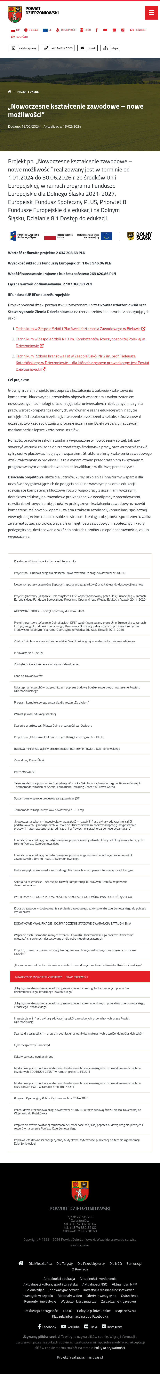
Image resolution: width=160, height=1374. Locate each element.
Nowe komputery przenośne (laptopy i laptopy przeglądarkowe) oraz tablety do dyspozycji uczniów (78, 584)
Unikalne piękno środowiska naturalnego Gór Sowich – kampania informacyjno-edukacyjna (73, 870)
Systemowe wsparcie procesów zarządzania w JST (46, 798)
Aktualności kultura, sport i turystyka (50, 1284)
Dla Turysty (64, 1263)
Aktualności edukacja (59, 1278)
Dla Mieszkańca (40, 1263)
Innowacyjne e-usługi (28, 653)
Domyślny (22, 37)
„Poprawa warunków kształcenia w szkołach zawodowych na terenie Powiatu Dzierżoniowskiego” (78, 965)
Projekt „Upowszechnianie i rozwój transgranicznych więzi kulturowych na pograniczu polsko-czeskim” (75, 951)
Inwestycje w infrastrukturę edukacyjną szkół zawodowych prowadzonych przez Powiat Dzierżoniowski (72, 1020)
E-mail (91, 48)
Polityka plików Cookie (94, 1311)
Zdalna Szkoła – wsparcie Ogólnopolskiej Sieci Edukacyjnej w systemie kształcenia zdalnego (74, 641)
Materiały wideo (70, 1295)
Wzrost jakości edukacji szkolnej (35, 714)
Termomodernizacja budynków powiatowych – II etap (49, 810)
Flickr (93, 1326)
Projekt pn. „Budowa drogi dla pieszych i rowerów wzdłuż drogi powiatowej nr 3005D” (70, 573)
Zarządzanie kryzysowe (118, 1301)
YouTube (73, 1326)
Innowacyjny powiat (64, 1290)
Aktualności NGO (94, 1284)
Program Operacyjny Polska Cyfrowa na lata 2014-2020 (51, 1098)
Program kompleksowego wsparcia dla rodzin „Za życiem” (51, 702)
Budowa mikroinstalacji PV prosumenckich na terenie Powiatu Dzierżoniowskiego (67, 749)
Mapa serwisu (125, 1311)
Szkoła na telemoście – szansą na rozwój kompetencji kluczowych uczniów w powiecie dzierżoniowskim (70, 883)
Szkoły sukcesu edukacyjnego (33, 1056)
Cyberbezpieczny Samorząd (32, 1045)
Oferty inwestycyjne (101, 1295)
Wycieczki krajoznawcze (78, 1301)
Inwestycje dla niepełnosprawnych (108, 1290)
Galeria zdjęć (35, 1290)
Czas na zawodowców (28, 676)
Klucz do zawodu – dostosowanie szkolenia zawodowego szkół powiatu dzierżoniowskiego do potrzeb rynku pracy (80, 910)
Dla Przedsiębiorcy (91, 1263)
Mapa (114, 48)
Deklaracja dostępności (41, 1311)
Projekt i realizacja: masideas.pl (80, 1357)
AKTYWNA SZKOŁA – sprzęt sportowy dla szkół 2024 (49, 611)
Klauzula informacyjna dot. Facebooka (80, 1316)
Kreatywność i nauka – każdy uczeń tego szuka (45, 561)
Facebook (49, 1326)
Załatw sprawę (27, 48)
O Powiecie (80, 1269)
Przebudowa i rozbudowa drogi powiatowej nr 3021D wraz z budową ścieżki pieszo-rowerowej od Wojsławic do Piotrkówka (77, 1111)
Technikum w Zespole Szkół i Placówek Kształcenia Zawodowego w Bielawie (78, 328)
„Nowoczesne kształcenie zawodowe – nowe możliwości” (51, 977)
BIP (18, 30)
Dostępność (68, 30)
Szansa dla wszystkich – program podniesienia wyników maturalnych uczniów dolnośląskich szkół (78, 1033)
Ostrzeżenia (129, 1295)
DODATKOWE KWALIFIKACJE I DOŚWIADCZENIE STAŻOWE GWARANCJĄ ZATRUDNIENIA (72, 923)
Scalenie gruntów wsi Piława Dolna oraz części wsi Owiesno (53, 725)
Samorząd (134, 1263)
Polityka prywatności (109, 1347)
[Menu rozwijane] (151, 13)
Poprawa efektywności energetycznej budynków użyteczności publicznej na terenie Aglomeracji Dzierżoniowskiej (77, 1141)
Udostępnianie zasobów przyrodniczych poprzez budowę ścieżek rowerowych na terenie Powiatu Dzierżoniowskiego (77, 689)
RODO (87, 30)
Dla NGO (115, 1263)
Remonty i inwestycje (40, 1301)
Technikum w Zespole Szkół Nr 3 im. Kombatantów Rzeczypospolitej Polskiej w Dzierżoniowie (80, 342)
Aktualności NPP (124, 1284)
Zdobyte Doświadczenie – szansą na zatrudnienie (46, 664)
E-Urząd (33, 30)
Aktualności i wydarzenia (98, 1278)
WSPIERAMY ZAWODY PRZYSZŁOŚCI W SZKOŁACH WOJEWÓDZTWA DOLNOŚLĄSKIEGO (73, 897)
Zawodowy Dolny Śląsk (29, 760)
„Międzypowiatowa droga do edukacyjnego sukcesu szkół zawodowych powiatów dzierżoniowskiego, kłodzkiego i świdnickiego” (79, 1005)
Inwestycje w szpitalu (37, 1295)
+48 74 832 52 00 (62, 48)
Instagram (114, 1326)
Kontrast (140, 30)
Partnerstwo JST (25, 772)
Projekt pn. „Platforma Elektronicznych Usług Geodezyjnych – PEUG (59, 737)
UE (50, 30)
